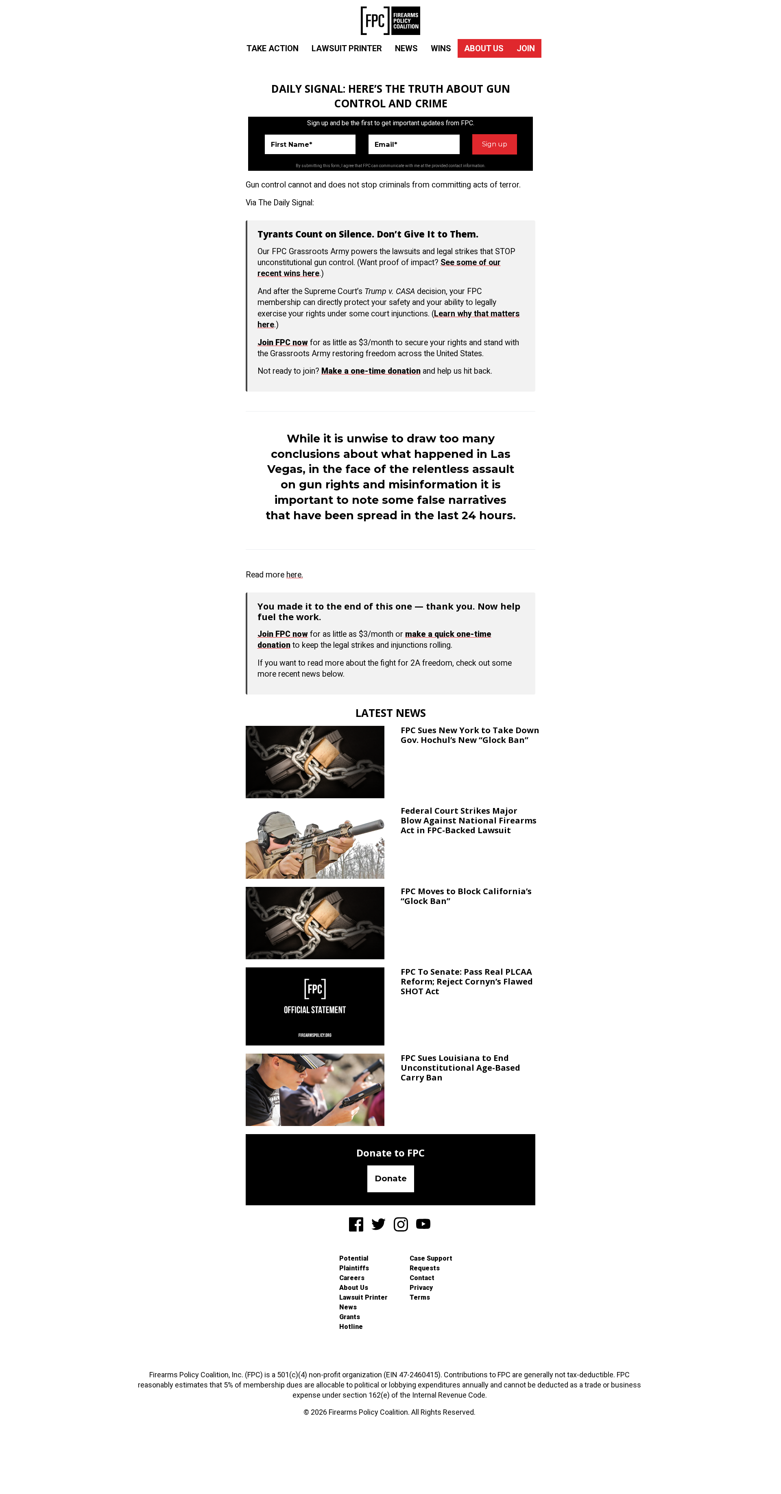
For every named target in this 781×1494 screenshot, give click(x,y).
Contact (422, 1278)
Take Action (273, 48)
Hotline (351, 1327)
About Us (484, 48)
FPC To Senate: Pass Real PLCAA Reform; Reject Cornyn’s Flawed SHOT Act (467, 981)
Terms (420, 1297)
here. (294, 574)
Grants (349, 1317)
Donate (391, 1178)
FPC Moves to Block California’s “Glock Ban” (466, 896)
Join (526, 48)
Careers (351, 1278)
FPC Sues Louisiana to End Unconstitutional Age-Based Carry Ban (460, 1067)
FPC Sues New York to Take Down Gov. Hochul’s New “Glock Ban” (470, 735)
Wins (441, 48)
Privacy (421, 1287)
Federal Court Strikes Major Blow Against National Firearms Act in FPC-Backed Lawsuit (469, 820)
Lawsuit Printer (347, 48)
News (406, 48)
